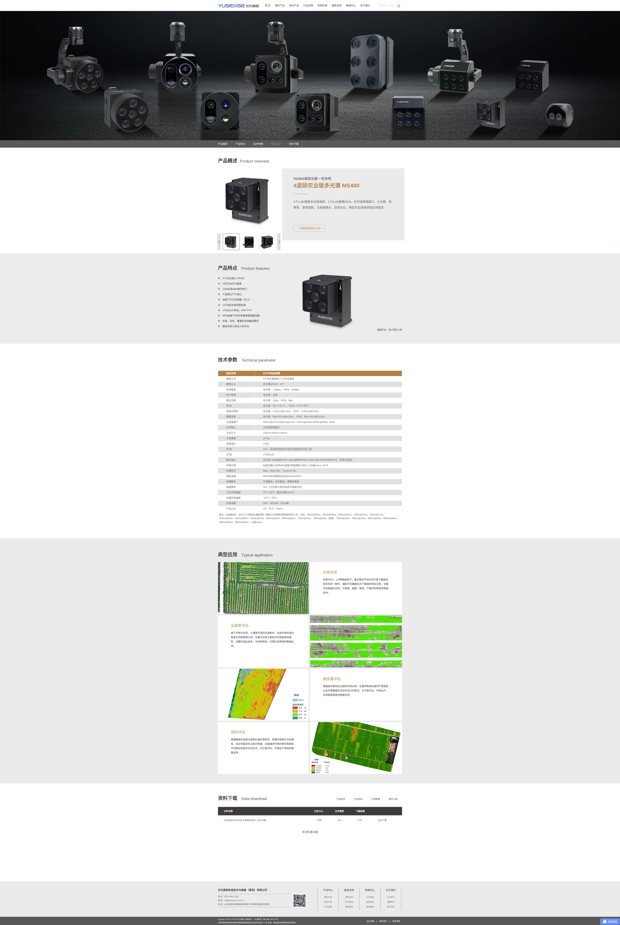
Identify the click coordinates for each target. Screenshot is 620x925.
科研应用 (322, 5)
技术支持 (349, 902)
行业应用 (308, 5)
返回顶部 (396, 921)
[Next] (278, 241)
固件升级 (393, 799)
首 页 (267, 5)
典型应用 (276, 143)
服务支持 (336, 5)
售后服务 (349, 907)
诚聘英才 (391, 902)
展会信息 (370, 902)
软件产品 (294, 5)
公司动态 (370, 897)
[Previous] (219, 241)
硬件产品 (280, 5)
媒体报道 (370, 907)
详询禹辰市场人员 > (310, 228)
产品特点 (240, 143)
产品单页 (340, 799)
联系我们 (391, 907)
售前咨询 (349, 897)
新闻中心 (351, 5)
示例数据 (375, 799)
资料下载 (294, 143)
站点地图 (370, 921)
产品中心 (328, 890)
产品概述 (223, 143)
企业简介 (391, 897)
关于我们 (365, 5)
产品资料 (358, 799)
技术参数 (258, 143)
